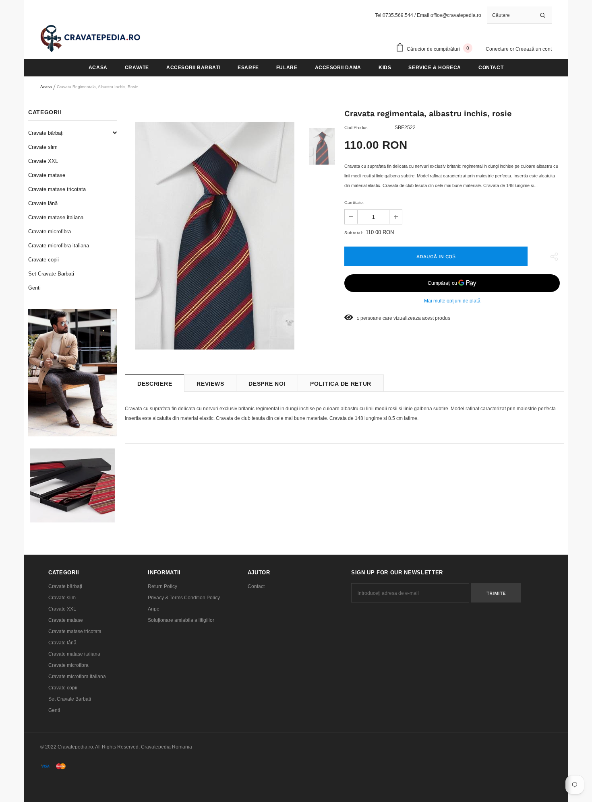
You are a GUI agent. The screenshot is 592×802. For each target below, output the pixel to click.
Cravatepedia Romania (166, 747)
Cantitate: (354, 202)
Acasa (46, 86)
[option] (214, 236)
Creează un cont (533, 49)
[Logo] (90, 38)
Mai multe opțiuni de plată (452, 301)
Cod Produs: (356, 127)
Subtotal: (353, 232)
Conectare (498, 49)
